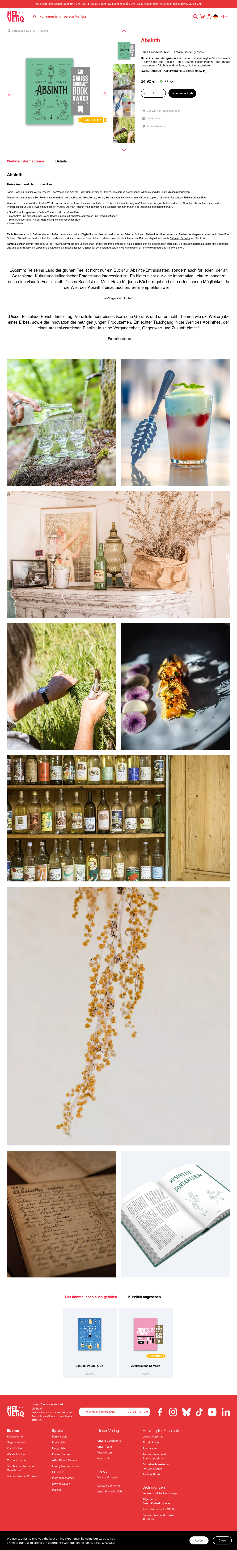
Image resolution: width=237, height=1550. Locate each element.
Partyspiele (59, 1448)
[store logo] (18, 16)
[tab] (30, 161)
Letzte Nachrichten (109, 1485)
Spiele (57, 1430)
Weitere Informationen (25, 161)
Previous (10, 94)
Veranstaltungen (107, 1477)
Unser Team (104, 1446)
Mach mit (103, 1458)
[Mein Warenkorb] (202, 17)
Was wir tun (104, 1452)
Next (103, 94)
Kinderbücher (15, 1436)
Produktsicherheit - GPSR (158, 1509)
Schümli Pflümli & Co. (89, 1366)
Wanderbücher (16, 1454)
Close (222, 1540)
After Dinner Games (64, 1460)
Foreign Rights (151, 1474)
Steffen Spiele (61, 1483)
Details (61, 161)
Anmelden (209, 16)
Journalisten (150, 1448)
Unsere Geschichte (109, 1440)
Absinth (43, 31)
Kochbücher (14, 1448)
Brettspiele (59, 1442)
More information (105, 1543)
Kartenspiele (59, 1436)
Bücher (18, 31)
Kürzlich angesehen (144, 1297)
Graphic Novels (16, 1442)
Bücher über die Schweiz (22, 1476)
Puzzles (56, 1489)
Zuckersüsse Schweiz (145, 1366)
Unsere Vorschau (152, 1436)
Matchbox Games (63, 1478)
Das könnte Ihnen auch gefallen (91, 1297)
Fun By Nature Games (65, 1466)
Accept (199, 1540)
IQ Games (58, 1472)
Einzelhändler (150, 1442)
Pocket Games (61, 1454)
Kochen (31, 31)
